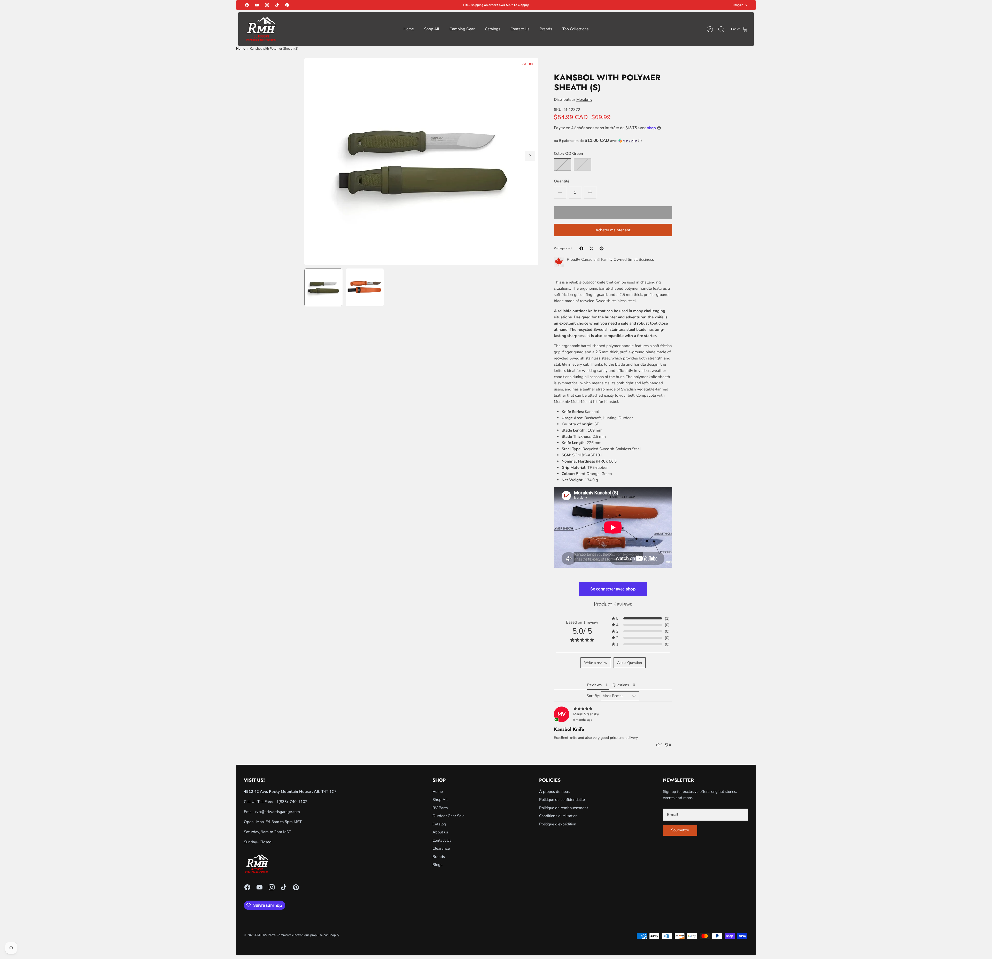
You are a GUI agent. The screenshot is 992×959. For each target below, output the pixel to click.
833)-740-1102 (293, 801)
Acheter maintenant (612, 230)
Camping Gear (462, 29)
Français (737, 5)
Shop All (431, 29)
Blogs (437, 864)
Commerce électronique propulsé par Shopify (308, 935)
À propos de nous (554, 791)
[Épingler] (601, 248)
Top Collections (575, 29)
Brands (546, 29)
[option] (421, 161)
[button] (613, 140)
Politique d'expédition (557, 824)
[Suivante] (530, 156)
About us (440, 832)
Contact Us (519, 29)
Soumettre (680, 830)
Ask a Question (629, 662)
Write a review (595, 662)
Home (409, 29)
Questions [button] (621, 684)
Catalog (439, 824)
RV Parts (440, 807)
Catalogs (492, 29)
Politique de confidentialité (562, 799)
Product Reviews (613, 604)
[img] (613, 709)
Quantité (561, 181)
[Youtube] (257, 5)
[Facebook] (247, 5)
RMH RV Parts (265, 935)
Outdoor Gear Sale (448, 815)
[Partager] (581, 248)
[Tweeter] (591, 248)
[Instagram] (267, 5)
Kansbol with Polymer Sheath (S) (274, 48)
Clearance (441, 848)
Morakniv (584, 99)
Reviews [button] (594, 684)
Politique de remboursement (563, 807)
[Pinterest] (287, 5)
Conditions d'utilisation (558, 815)
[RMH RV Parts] (260, 29)
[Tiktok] (277, 5)
